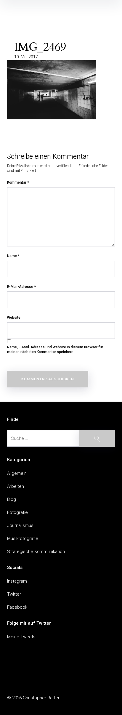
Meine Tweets (21, 636)
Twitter (14, 594)
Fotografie (17, 512)
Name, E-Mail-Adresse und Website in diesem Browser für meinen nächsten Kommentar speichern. (55, 349)
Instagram (17, 581)
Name (13, 256)
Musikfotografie (22, 538)
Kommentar (18, 182)
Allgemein (17, 473)
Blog (11, 499)
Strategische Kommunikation (36, 551)
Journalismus (20, 525)
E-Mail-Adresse (21, 287)
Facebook (17, 607)
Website (13, 317)
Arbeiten (15, 486)
